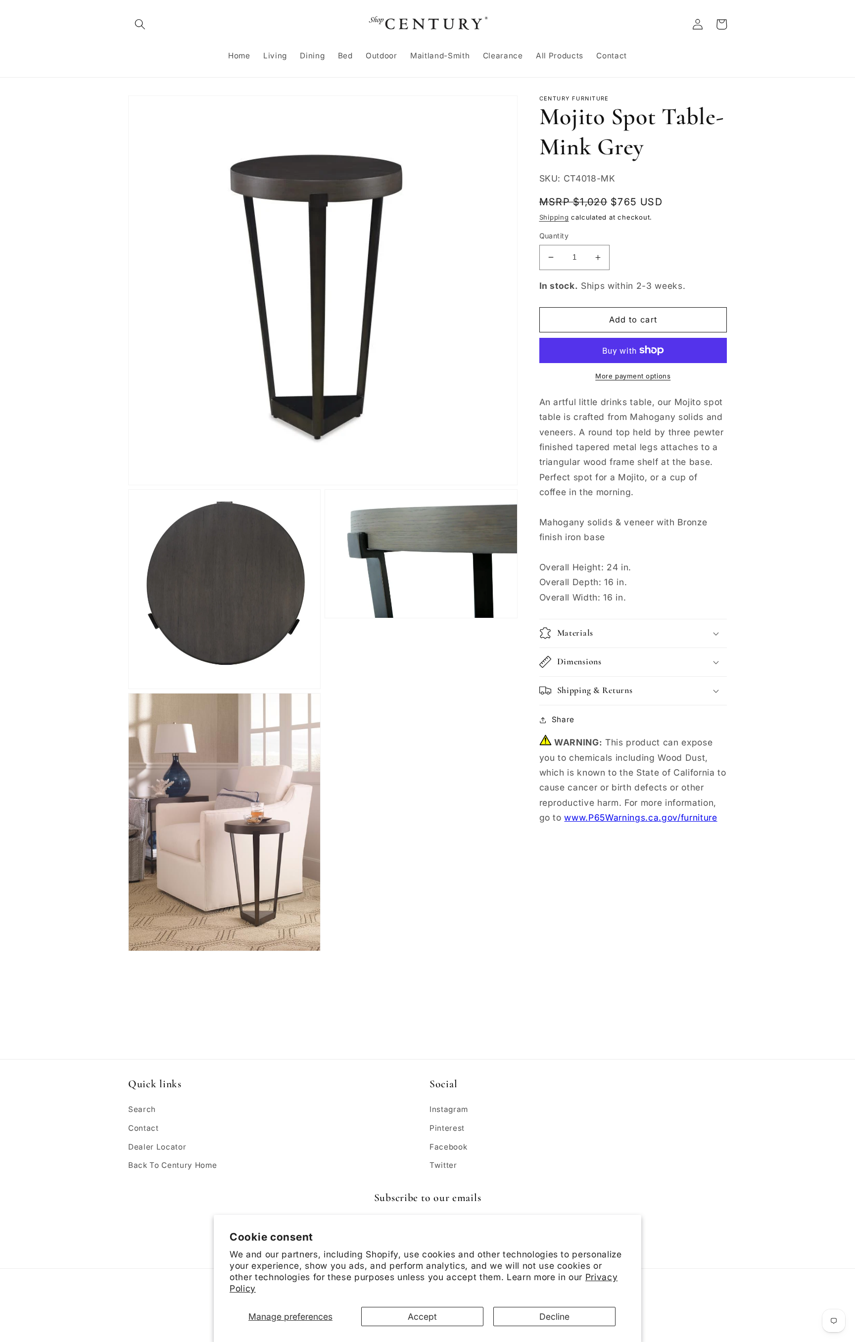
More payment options (632, 376)
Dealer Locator (157, 1147)
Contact (143, 1128)
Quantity (554, 235)
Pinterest (447, 1128)
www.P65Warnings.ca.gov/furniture (640, 817)
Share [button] (563, 719)
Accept (422, 1316)
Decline (554, 1316)
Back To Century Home (172, 1165)
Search (142, 1109)
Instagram (448, 1109)
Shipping (554, 217)
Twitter (443, 1165)
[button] (140, 24)
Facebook (448, 1147)
